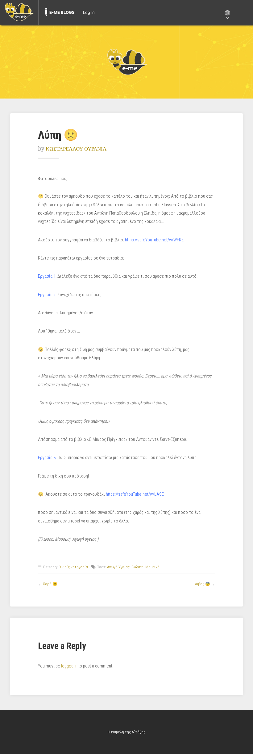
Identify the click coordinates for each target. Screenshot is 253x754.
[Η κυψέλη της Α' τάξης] (126, 61)
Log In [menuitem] (89, 12)
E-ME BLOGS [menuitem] (62, 12)
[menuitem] (19, 12)
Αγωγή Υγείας (118, 567)
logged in (69, 666)
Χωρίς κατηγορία (73, 567)
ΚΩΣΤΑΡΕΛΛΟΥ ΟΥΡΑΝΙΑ (76, 149)
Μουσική (152, 567)
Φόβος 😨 (202, 584)
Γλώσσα (137, 567)
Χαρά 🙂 (50, 584)
